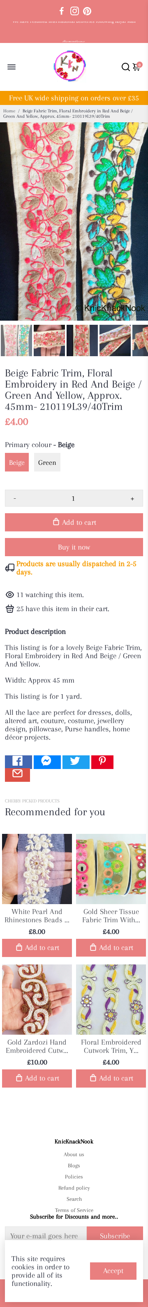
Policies (74, 1177)
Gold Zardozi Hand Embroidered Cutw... (37, 1046)
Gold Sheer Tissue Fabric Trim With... (111, 915)
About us (74, 1154)
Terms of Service (74, 1210)
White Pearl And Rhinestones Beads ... (37, 915)
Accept (113, 1271)
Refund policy (74, 1188)
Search (74, 1199)
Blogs (74, 1165)
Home (9, 111)
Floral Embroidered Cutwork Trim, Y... (111, 1046)
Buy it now (74, 547)
